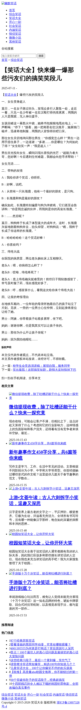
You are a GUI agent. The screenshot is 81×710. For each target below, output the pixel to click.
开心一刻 (15, 22)
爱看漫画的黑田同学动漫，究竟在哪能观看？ (41, 644)
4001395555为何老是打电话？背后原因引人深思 (42, 648)
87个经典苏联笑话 (23, 640)
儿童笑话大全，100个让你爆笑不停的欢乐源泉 (41, 668)
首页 (12, 10)
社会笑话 (15, 25)
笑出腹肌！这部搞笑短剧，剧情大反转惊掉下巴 (44, 369)
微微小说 (15, 37)
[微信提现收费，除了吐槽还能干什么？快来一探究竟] (44, 397)
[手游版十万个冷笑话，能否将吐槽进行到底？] (40, 573)
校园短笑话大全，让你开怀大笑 (40, 542)
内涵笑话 (15, 29)
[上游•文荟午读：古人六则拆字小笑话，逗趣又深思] (44, 488)
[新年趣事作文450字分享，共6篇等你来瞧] (37, 443)
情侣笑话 (15, 33)
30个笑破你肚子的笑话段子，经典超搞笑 (38, 679)
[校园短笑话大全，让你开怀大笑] (31, 534)
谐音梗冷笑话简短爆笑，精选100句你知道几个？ (43, 664)
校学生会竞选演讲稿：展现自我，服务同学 (41, 365)
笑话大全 (15, 18)
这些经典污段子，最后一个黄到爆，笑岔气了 (41, 660)
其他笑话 (15, 41)
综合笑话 (15, 14)
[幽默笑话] (9, 3)
